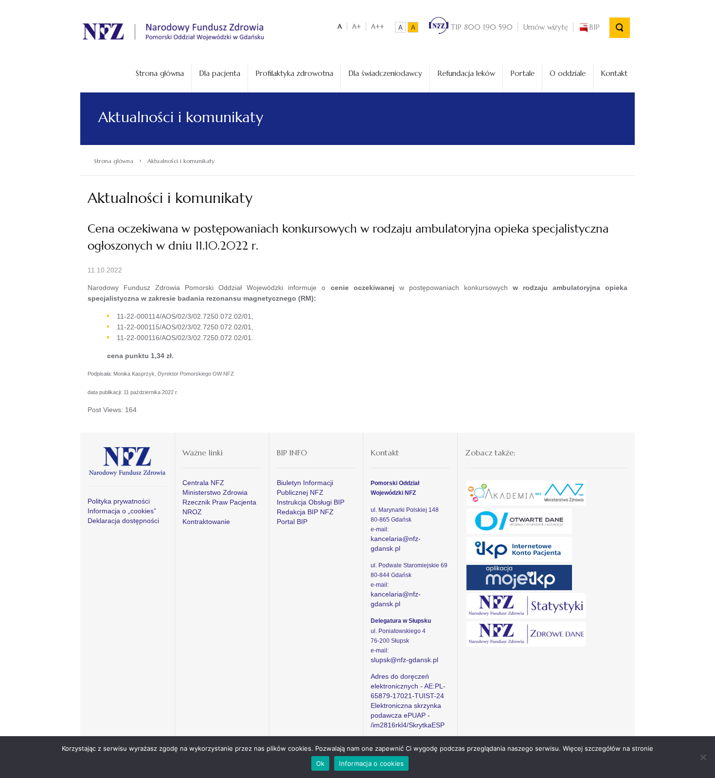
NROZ (192, 512)
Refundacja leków (466, 73)
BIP (594, 27)
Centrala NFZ (203, 483)
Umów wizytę (545, 27)
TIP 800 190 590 (480, 27)
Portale (522, 73)
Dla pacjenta (219, 73)
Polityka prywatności (119, 501)
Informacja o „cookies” (122, 511)
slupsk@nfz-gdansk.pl (404, 660)
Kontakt (614, 73)
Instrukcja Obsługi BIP (310, 502)
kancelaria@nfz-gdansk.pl (396, 543)
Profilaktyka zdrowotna (294, 73)
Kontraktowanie (206, 521)
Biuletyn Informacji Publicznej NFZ (305, 487)
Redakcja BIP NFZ (305, 512)
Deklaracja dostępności (123, 521)
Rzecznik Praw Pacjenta (219, 502)
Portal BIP (292, 521)
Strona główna (160, 73)
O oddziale (568, 73)
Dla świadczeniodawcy (385, 73)
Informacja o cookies (371, 763)
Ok (320, 763)
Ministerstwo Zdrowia (215, 492)
